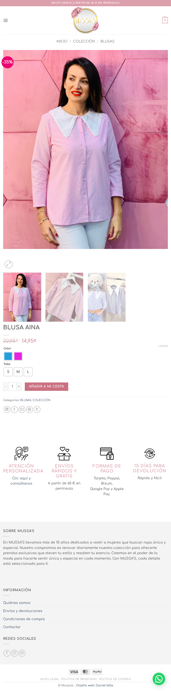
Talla (7, 364)
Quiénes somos (16, 603)
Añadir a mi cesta (46, 386)
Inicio (62, 41)
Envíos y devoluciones (22, 611)
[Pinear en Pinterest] (29, 409)
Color (7, 348)
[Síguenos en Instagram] (14, 653)
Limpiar (163, 346)
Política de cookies (115, 679)
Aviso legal (49, 679)
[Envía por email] (22, 409)
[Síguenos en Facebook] (7, 653)
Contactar (12, 627)
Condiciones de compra (24, 619)
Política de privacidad (79, 679)
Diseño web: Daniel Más (94, 685)
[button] (5, 20)
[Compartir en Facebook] (14, 409)
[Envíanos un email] (22, 653)
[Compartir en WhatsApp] (7, 409)
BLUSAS (107, 41)
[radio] (8, 356)
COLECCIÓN (84, 41)
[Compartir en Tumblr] (37, 409)
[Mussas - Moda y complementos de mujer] (85, 20)
